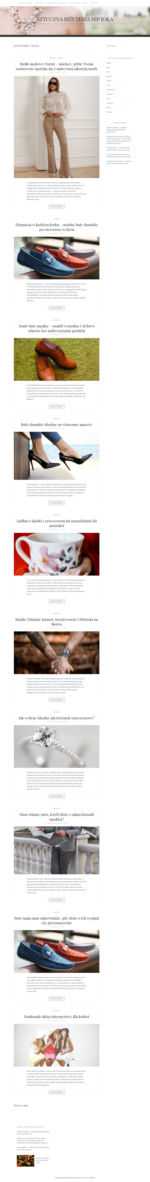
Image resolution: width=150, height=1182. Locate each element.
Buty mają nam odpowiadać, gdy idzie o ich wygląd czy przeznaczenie (56, 920)
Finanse (109, 76)
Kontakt (94, 3)
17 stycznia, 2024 (57, 335)
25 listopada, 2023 (56, 628)
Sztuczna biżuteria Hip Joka (75, 19)
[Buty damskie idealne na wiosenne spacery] (56, 479)
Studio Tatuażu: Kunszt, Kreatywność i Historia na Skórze (56, 622)
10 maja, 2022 (57, 927)
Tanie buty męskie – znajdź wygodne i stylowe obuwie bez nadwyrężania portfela (56, 328)
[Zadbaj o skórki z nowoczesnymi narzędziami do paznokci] (56, 575)
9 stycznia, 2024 (56, 428)
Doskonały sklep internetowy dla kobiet (56, 1016)
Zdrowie (109, 112)
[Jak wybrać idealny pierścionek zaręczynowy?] (56, 767)
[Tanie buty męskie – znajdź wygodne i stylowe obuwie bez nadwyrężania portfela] (56, 380)
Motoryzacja (110, 90)
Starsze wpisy (21, 1105)
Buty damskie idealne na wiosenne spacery (56, 424)
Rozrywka (110, 94)
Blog (85, 3)
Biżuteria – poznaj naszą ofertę (50, 3)
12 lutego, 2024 (57, 233)
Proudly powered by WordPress (65, 1178)
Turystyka (110, 103)
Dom (108, 72)
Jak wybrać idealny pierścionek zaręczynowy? (56, 717)
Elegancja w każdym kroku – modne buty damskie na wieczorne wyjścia (57, 227)
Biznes (109, 63)
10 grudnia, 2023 (57, 529)
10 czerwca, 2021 (57, 1020)
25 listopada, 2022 (56, 722)
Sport (108, 99)
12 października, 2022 (56, 823)
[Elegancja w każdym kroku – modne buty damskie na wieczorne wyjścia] (56, 279)
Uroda (60, 58)
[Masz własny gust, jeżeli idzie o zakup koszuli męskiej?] (56, 874)
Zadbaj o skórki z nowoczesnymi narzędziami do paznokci (57, 523)
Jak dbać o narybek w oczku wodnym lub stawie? (43, 1160)
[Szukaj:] (119, 46)
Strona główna (25, 3)
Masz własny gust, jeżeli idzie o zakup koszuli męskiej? (56, 817)
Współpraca (75, 3)
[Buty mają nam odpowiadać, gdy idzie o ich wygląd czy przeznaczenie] (56, 972)
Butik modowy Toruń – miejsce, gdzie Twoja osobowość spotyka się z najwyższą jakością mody (57, 66)
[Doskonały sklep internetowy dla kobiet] (56, 1066)
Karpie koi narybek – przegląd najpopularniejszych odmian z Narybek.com (116, 130)
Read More (58, 207)
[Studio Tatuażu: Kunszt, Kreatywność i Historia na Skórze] (56, 673)
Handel (109, 81)
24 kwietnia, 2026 (56, 73)
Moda (53, 58)
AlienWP (92, 1178)
